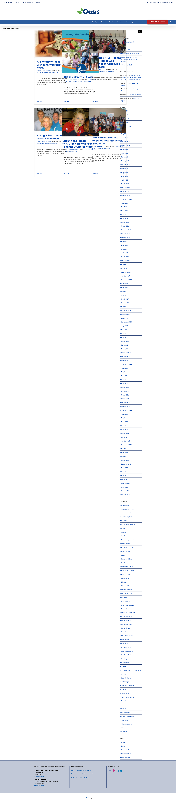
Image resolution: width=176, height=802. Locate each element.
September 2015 (126, 364)
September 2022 (126, 126)
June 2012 (124, 468)
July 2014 (124, 418)
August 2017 (125, 283)
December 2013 (126, 437)
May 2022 (124, 134)
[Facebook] (110, 770)
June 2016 (124, 330)
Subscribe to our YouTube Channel (82, 774)
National (74, 81)
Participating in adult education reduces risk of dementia (129, 44)
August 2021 (125, 149)
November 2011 (126, 483)
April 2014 (124, 429)
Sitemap (88, 797)
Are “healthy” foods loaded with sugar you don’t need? (53, 64)
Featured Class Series (128, 547)
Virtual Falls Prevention (128, 716)
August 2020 (125, 172)
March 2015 (125, 387)
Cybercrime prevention (128, 540)
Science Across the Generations (131, 670)
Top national (125, 693)
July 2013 (124, 449)
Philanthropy (125, 639)
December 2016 (126, 310)
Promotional (125, 643)
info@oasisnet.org (167, 2)
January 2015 (125, 395)
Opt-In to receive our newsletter (81, 770)
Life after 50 (125, 586)
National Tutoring (126, 624)
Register (123, 742)
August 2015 (125, 368)
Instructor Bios (125, 574)
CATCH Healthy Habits (128, 524)
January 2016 (125, 349)
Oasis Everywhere (126, 632)
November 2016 (126, 314)
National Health (126, 620)
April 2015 (124, 383)
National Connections (128, 613)
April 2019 (124, 218)
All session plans (126, 517)
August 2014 (125, 414)
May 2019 (124, 214)
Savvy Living (125, 662)
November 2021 (126, 142)
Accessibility (125, 505)
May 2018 (124, 249)
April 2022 (124, 138)
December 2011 (126, 479)
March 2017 (125, 299)
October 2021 (125, 145)
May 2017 (124, 291)
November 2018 (126, 234)
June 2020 (124, 176)
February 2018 (125, 261)
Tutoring (123, 705)
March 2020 (125, 184)
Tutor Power (125, 701)
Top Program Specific (127, 697)
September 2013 (126, 445)
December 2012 (126, 464)
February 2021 (125, 157)
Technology (125, 682)
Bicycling (124, 520)
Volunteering (47, 72)
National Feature (126, 616)
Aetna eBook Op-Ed (127, 509)
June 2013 (124, 452)
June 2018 (124, 245)
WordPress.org (125, 757)
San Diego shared (126, 659)
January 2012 (125, 475)
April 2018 (124, 253)
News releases (125, 628)
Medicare (124, 597)
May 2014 (124, 426)
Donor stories (125, 544)
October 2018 (125, 237)
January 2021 (125, 161)
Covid (123, 536)
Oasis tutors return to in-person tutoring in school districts (129, 59)
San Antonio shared (127, 651)
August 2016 (125, 326)
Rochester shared (126, 647)
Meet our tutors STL (127, 605)
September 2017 (126, 280)
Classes (123, 532)
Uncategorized (125, 712)
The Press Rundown (127, 685)
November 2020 (126, 165)
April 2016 (124, 337)
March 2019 (125, 222)
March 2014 (125, 433)
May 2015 (124, 379)
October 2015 (125, 360)
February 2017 (125, 303)
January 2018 (125, 264)
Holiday (123, 563)
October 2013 (125, 441)
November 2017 (126, 272)
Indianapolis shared (127, 570)
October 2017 (125, 276)
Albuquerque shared (127, 513)
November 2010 (126, 495)
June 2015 (124, 376)
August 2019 (125, 203)
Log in (123, 746)
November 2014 (126, 402)
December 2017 (126, 268)
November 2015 (126, 356)
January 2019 (125, 226)
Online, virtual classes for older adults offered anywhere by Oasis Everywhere (131, 77)
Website (123, 728)
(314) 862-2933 (39, 785)
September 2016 (126, 322)
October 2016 (125, 318)
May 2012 (124, 472)
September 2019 (126, 199)
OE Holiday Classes (127, 636)
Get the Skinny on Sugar (78, 77)
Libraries (124, 582)
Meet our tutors (126, 601)
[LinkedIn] (120, 770)
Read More (39, 101)
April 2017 (124, 295)
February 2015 (125, 391)
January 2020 (125, 191)
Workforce (124, 732)
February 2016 (125, 345)
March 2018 (125, 257)
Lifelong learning (126, 590)
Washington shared (55, 72)
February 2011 (125, 491)
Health (42, 72)
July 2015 (124, 372)
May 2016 (124, 333)
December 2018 (126, 230)
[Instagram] (115, 770)
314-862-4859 (39, 776)
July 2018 (124, 241)
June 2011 (124, 487)
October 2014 (125, 406)
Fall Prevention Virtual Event (130, 53)
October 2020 (125, 168)
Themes (123, 689)
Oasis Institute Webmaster (44, 70)
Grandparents (125, 551)
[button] (170, 22)
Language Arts (125, 578)
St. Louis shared (80, 81)
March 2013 (125, 460)
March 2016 (125, 341)
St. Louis (123, 674)
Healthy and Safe (126, 559)
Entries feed (125, 750)
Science (123, 666)
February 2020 (125, 188)
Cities (123, 528)
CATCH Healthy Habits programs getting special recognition (106, 140)
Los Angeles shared (127, 593)
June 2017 (124, 287)
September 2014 (126, 410)
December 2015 (126, 353)
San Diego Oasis (126, 655)
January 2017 (125, 307)
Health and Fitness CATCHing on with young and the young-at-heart (79, 143)
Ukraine (123, 709)
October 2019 (125, 195)
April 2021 (124, 153)
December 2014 (126, 399)
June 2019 (124, 211)
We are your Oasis (126, 65)
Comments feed (126, 754)
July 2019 (124, 207)
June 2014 (124, 422)
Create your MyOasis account (80, 777)
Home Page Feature (127, 567)
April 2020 (124, 180)
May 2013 (124, 456)
